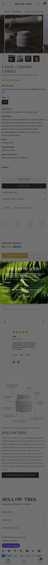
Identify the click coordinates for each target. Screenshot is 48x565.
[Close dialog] (45, 264)
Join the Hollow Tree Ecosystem (24, 289)
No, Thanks (24, 296)
